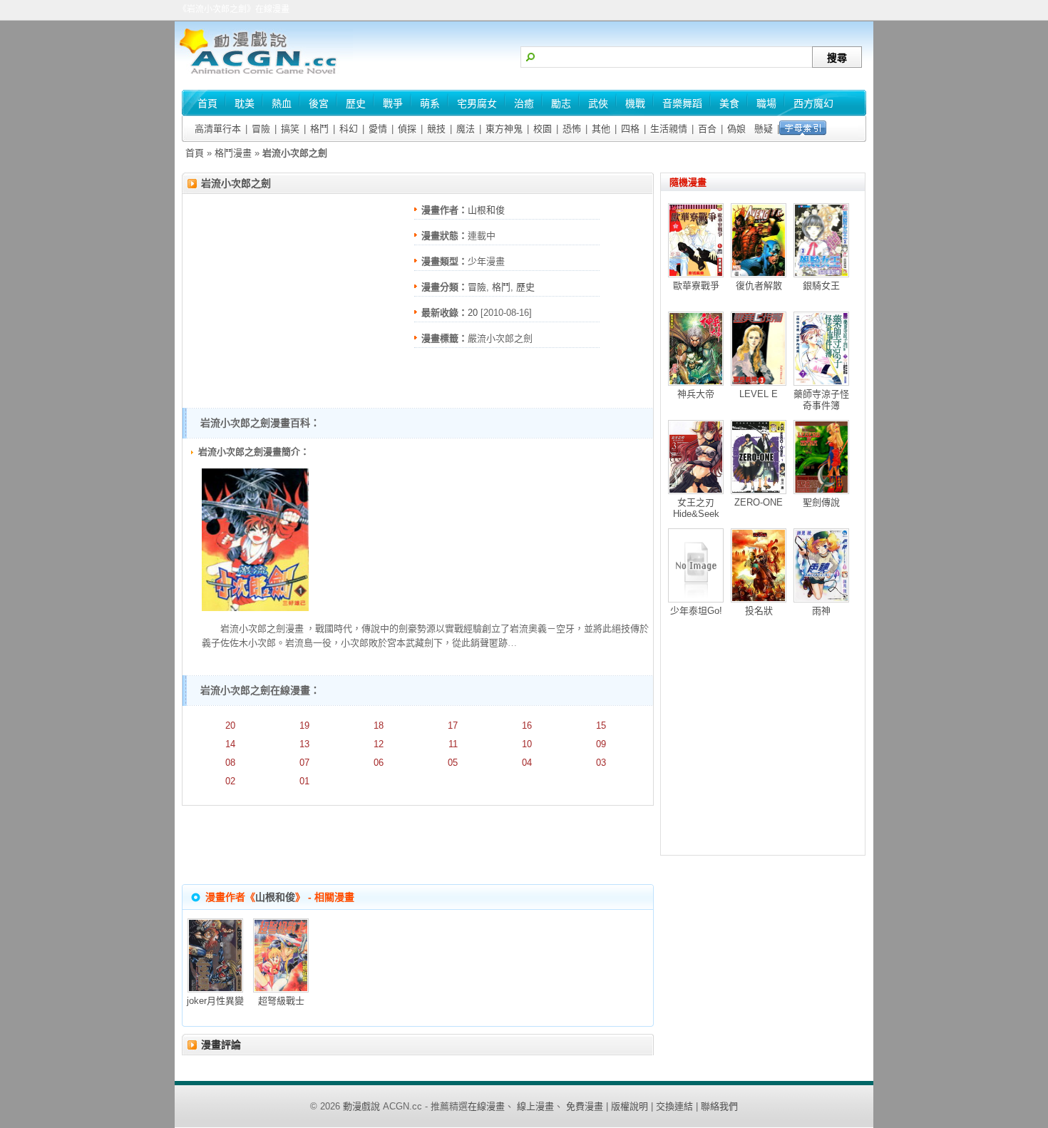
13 (304, 744)
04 (527, 762)
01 (304, 781)
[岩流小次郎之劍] (255, 608)
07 (304, 762)
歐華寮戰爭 (696, 285)
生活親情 (668, 128)
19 (304, 725)
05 (453, 762)
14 (230, 744)
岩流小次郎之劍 (236, 183)
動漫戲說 (361, 1106)
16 (527, 725)
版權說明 (629, 1106)
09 (601, 744)
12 (379, 744)
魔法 (465, 128)
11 (453, 744)
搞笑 (290, 128)
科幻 (348, 128)
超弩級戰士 (281, 1000)
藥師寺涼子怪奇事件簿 (821, 400)
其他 (601, 128)
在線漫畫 (486, 1106)
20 (473, 312)
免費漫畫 (584, 1106)
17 (453, 725)
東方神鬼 (504, 128)
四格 (630, 128)
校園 (542, 128)
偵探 (407, 128)
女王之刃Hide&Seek (696, 508)
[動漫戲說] (264, 75)
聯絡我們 (719, 1106)
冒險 (261, 128)
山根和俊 (486, 210)
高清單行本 (218, 128)
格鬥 (319, 128)
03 (601, 762)
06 (379, 762)
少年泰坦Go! (696, 610)
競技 (436, 128)
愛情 (378, 128)
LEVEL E (758, 394)
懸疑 (763, 128)
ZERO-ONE (758, 502)
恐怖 (571, 128)
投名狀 (759, 610)
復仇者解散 (759, 285)
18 (379, 725)
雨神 (821, 610)
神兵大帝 (695, 394)
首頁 (194, 153)
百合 (707, 128)
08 (230, 762)
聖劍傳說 (821, 502)
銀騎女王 (821, 285)
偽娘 (736, 128)
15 (601, 725)
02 (230, 781)
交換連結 (674, 1106)
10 (527, 744)
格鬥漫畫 (233, 153)
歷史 (525, 287)
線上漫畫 (535, 1106)
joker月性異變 (215, 1000)
